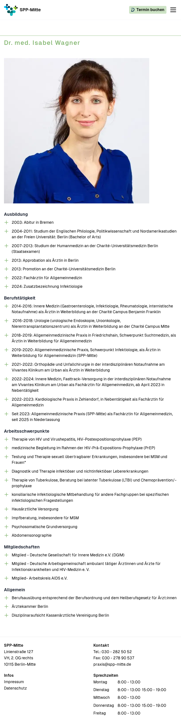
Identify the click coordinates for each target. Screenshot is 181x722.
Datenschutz (15, 688)
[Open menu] (173, 10)
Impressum (14, 682)
